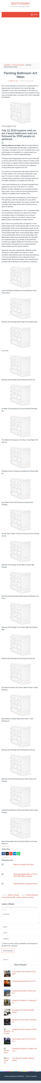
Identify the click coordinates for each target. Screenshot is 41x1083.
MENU (36, 15)
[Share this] (3, 853)
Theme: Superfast (31, 1076)
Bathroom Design (13, 895)
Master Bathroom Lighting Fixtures (26, 883)
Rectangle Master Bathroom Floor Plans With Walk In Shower (25, 875)
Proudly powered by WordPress (14, 1076)
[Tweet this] (7, 853)
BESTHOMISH (20, 4)
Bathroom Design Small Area (24, 864)
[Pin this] (11, 853)
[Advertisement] (20, 40)
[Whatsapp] (18, 853)
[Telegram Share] (14, 853)
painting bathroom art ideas (24, 897)
